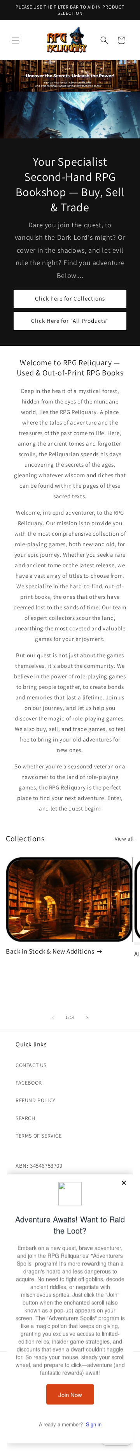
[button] (15, 40)
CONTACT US (31, 1065)
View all (124, 838)
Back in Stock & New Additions (50, 951)
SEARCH (25, 1118)
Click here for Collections (70, 298)
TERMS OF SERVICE (39, 1135)
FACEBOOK (29, 1082)
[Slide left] (52, 1017)
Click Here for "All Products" (70, 320)
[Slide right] (87, 1017)
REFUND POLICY (36, 1100)
